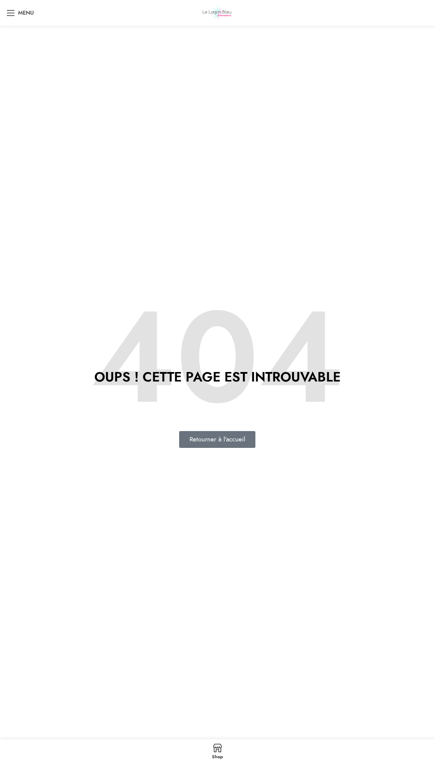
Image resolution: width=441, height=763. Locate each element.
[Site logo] (217, 12)
